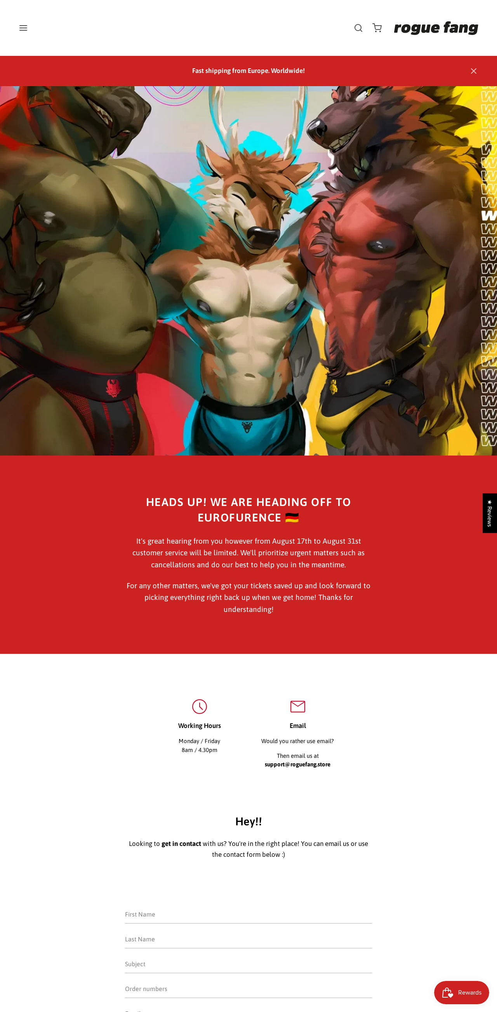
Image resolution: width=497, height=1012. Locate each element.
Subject (134, 977)
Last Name (138, 952)
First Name (139, 927)
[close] (358, 28)
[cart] (377, 28)
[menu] (23, 28)
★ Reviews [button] (490, 513)
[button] (473, 71)
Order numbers (144, 1002)
